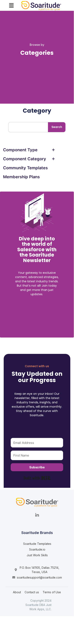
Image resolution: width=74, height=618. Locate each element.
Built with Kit (37, 478)
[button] (11, 5)
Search (56, 127)
